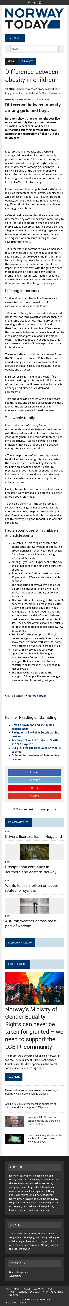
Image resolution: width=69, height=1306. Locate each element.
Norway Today (37, 695)
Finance (26, 1289)
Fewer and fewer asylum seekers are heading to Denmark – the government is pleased (32, 1092)
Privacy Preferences (15, 1303)
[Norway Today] (34, 18)
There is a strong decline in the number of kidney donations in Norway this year (45, 1138)
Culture (23, 1292)
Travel (12, 1292)
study (53, 189)
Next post (46, 809)
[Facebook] (28, 2)
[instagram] (40, 2)
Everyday (35, 1292)
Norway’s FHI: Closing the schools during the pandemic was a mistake (44, 1121)
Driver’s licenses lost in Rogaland (33, 836)
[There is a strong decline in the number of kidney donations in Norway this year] (14, 1142)
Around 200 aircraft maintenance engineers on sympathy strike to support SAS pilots (30, 1105)
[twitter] (34, 2)
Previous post (24, 809)
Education (39, 1289)
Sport (50, 1289)
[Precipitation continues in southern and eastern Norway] (34, 857)
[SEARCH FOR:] (34, 48)
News (8, 832)
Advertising (57, 1292)
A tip (45, 1292)
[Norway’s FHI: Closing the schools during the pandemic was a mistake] (14, 1124)
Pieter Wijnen (24, 99)
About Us (13, 1295)
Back (17, 38)
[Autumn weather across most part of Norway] (34, 911)
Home (8, 1289)
